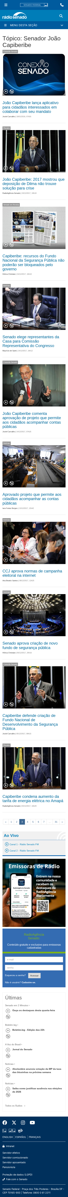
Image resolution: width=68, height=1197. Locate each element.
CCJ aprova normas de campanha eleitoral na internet (32, 573)
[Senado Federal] (34, 5)
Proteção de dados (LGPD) (17, 1174)
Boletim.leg (11, 1025)
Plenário (6, 128)
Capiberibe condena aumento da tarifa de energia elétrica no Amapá (32, 798)
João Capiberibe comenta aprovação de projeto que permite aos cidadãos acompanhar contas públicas (31, 420)
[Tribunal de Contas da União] (20, 1131)
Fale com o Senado (16, 1179)
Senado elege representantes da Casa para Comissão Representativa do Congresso (30, 341)
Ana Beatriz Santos (10, 581)
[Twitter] (14, 1122)
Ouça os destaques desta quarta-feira (33, 1010)
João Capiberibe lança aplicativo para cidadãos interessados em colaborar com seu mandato (30, 107)
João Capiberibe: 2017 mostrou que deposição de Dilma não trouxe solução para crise (33, 183)
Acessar (34, 975)
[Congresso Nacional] (12, 1131)
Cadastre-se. (29, 982)
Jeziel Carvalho (8, 116)
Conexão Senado (10, 51)
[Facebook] (5, 1122)
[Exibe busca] (61, 16)
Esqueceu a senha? (15, 975)
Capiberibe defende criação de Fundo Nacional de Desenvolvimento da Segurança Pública (30, 722)
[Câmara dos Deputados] (4, 1131)
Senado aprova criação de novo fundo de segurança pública (30, 645)
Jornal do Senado (22, 1049)
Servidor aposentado (14, 1162)
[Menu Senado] (6, 5)
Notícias (6, 286)
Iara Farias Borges (9, 508)
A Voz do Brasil (13, 1044)
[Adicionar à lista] (11, 91)
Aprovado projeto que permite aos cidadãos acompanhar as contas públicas (31, 498)
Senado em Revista (11, 205)
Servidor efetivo (11, 1152)
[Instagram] (23, 1122)
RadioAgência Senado (11, 193)
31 (56, 822)
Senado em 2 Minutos (16, 1005)
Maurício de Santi (9, 351)
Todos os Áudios (14, 1105)
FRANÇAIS (35, 1137)
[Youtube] (31, 1122)
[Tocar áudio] (5, 91)
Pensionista (8, 1167)
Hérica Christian (8, 274)
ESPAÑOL (20, 1137)
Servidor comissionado (15, 1157)
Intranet (9, 1146)
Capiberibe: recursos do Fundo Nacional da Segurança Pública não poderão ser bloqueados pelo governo (33, 262)
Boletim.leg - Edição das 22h (28, 1030)
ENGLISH (7, 1137)
